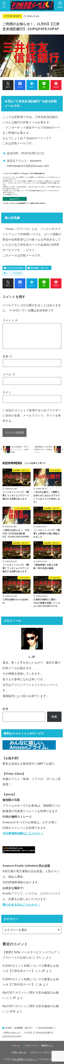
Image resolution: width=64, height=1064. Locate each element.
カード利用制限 (14, 273)
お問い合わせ (19, 1052)
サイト (6, 392)
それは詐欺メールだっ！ (25, 1059)
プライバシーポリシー (42, 1052)
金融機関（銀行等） (40, 268)
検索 (5, 708)
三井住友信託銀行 (12, 16)
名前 (7, 356)
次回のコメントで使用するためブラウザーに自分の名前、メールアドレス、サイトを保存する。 (31, 415)
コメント (10, 320)
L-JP (42, 970)
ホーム (16, 1045)
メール (8, 374)
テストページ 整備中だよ (39, 1045)
